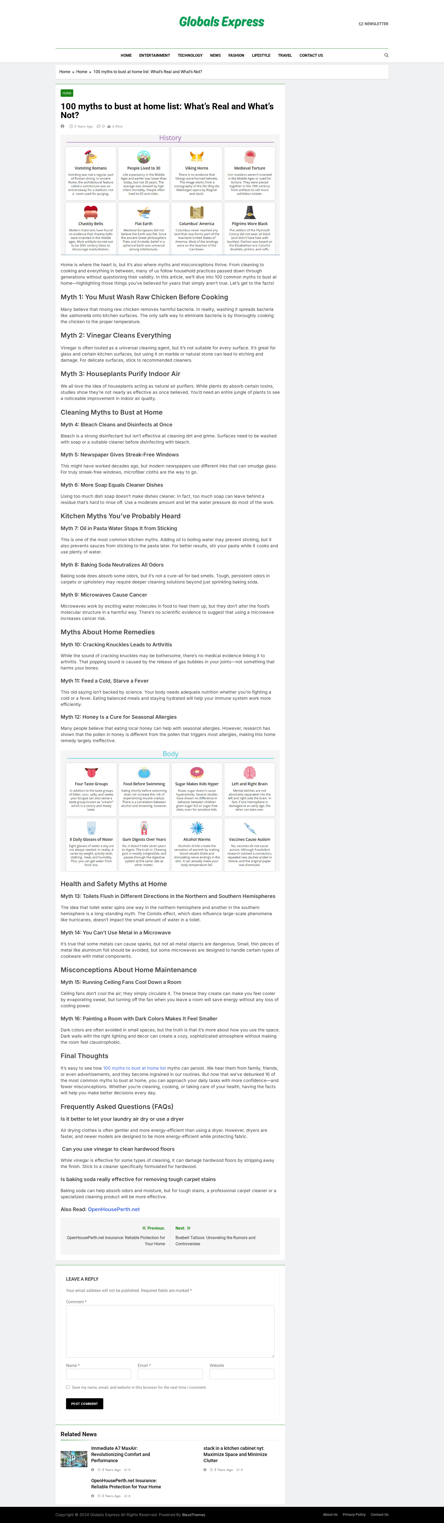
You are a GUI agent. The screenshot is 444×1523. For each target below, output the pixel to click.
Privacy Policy (354, 1514)
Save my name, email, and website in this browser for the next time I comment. (139, 1387)
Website (217, 1365)
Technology (190, 55)
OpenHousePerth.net (114, 1209)
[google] (77, 24)
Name (73, 1365)
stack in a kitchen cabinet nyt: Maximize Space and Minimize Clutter (235, 1454)
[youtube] (83, 24)
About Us (330, 1514)
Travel (285, 55)
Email (144, 1365)
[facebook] (58, 24)
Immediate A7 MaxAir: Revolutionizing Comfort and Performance (120, 1454)
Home (126, 55)
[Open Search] (386, 55)
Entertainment (154, 55)
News (215, 55)
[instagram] (65, 24)
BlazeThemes (193, 1514)
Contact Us (311, 55)
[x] (71, 24)
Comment (76, 1301)
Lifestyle (261, 55)
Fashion (236, 55)
